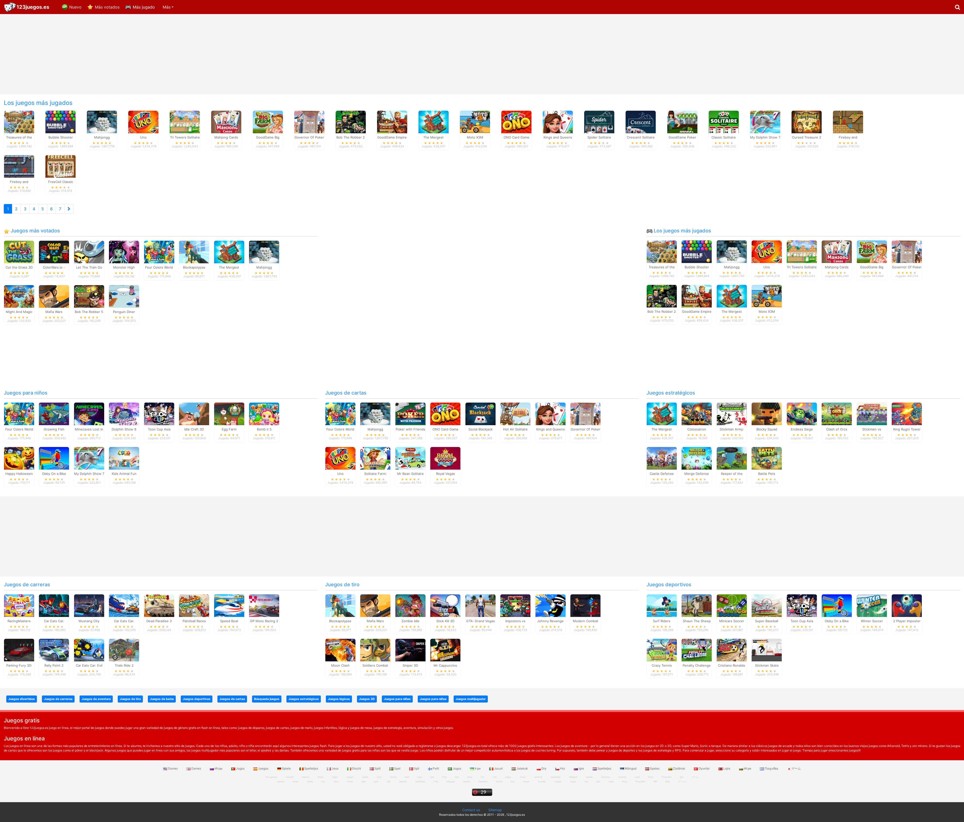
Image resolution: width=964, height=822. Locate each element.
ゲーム (796, 768)
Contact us (471, 810)
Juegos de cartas (346, 393)
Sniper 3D (410, 665)
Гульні (526, 781)
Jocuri (498, 768)
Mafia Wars (54, 312)
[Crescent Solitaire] (641, 121)
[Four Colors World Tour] (159, 251)
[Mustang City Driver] (89, 605)
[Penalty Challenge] (697, 649)
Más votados (107, 7)
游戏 (667, 781)
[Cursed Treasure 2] (807, 121)
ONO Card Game (445, 429)
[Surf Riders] (662, 605)
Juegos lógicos (339, 699)
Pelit (436, 768)
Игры (218, 768)
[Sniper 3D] (410, 649)
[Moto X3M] (475, 121)
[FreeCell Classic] (60, 165)
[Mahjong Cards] (226, 121)
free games (271, 777)
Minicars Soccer (731, 621)
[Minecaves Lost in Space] (89, 413)
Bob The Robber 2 (661, 311)
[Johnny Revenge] (550, 605)
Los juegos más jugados (681, 231)
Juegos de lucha (162, 699)
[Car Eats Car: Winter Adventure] (124, 605)
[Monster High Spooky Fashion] (124, 251)
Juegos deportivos (668, 585)
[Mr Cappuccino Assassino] (445, 649)
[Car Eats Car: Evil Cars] (89, 649)
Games (172, 768)
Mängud (630, 768)
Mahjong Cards (837, 267)
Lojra (726, 768)
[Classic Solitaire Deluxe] (724, 121)
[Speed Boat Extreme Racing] (229, 605)
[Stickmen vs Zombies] (872, 413)
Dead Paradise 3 (159, 621)
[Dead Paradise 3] (159, 605)
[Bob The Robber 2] (351, 121)
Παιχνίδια (771, 768)
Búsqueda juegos (266, 699)
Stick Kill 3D (445, 621)
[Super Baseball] (767, 605)
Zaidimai (679, 768)
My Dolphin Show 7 (89, 474)
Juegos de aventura (96, 699)
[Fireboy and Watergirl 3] (19, 165)
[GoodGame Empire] (392, 121)
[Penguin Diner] (124, 295)
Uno (766, 267)
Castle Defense (662, 474)
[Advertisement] (482, 54)
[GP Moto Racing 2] (264, 605)
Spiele (286, 768)
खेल (655, 781)
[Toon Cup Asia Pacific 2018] (159, 413)
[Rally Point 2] (54, 649)
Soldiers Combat (375, 665)
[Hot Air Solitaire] (515, 413)
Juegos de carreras (27, 585)
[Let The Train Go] (89, 251)
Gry (544, 768)
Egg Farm (229, 429)
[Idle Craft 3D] (194, 413)
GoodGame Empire (696, 311)
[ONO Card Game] (516, 121)
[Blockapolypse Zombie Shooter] (194, 251)
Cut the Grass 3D (19, 267)
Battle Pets (766, 474)
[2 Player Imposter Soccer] (907, 605)
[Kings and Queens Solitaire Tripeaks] (558, 121)
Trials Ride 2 (124, 665)
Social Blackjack (480, 429)
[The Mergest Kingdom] (433, 121)
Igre (581, 768)
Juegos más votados (34, 231)
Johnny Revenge (550, 621)
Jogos (240, 768)
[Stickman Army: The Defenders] (732, 413)
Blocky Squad (766, 429)
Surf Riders (661, 621)
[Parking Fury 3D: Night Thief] (19, 649)
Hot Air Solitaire (515, 429)
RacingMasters (19, 621)
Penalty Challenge (697, 665)
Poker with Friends (410, 429)
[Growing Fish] (54, 413)
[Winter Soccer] (872, 605)
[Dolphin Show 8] (124, 413)
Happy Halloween (19, 474)
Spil (416, 768)
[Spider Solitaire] (599, 121)
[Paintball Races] (194, 605)
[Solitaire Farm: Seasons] (375, 458)
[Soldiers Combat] (375, 649)
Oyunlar (704, 768)
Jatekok (522, 768)
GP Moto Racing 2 (264, 621)
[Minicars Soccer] (732, 605)
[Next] (69, 209)
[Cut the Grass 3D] (19, 251)
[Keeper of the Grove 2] (732, 458)
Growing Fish (54, 429)
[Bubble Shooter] (60, 121)
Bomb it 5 (264, 429)
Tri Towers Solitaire (802, 267)
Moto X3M (767, 311)
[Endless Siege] (802, 413)
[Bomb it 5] (264, 413)
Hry (562, 768)
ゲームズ (682, 781)
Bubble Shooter (697, 267)
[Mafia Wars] (54, 295)
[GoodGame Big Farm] (268, 121)
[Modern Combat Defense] (585, 605)
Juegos (263, 768)
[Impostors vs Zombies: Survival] (515, 605)
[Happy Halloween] (19, 458)
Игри (747, 768)
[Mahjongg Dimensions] (102, 121)
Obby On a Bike (54, 474)
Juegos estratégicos (670, 393)
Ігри (477, 768)
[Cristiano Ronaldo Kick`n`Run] (732, 649)
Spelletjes (311, 768)
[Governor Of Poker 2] (309, 121)
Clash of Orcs (836, 429)
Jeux (335, 768)
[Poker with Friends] (410, 413)
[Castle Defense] (662, 458)
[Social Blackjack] (480, 413)
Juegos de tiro (342, 585)
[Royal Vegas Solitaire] (445, 458)
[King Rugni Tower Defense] (907, 413)
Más (166, 7)
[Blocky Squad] (767, 413)
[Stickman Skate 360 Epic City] (767, 649)
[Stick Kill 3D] (445, 605)
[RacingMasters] (19, 605)
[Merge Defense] (697, 458)
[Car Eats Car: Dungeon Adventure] (54, 605)
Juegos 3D (367, 699)
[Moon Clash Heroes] (340, 649)
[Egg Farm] (229, 413)
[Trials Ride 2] (124, 649)
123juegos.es (33, 7)
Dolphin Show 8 (124, 429)
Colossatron (696, 429)
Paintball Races (194, 621)
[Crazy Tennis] (662, 649)
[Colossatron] (697, 413)
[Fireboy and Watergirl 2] (848, 121)
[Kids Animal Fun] (124, 458)
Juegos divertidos (21, 699)
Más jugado (144, 7)
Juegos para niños (25, 393)
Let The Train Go (89, 267)
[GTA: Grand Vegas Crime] (480, 605)
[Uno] (143, 121)
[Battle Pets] (767, 458)
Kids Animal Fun (124, 474)
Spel (397, 768)
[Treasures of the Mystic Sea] (19, 121)
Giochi (356, 768)
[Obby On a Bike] (54, 458)
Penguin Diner (124, 312)
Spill (377, 768)
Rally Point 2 (54, 665)
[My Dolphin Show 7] (765, 121)
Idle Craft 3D (194, 429)
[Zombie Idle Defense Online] (410, 605)
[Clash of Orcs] (837, 413)
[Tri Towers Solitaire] (185, 121)
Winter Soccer (872, 621)
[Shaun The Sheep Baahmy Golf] (697, 605)
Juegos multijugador (471, 699)
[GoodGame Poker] (682, 121)
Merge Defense (696, 474)
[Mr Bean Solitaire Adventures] (410, 458)
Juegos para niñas (397, 699)
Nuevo (75, 7)
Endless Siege (802, 429)
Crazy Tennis (662, 665)
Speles (654, 768)
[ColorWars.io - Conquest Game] (54, 251)
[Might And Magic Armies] (19, 295)
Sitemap (495, 810)
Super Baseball (766, 621)
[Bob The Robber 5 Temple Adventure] (89, 295)
